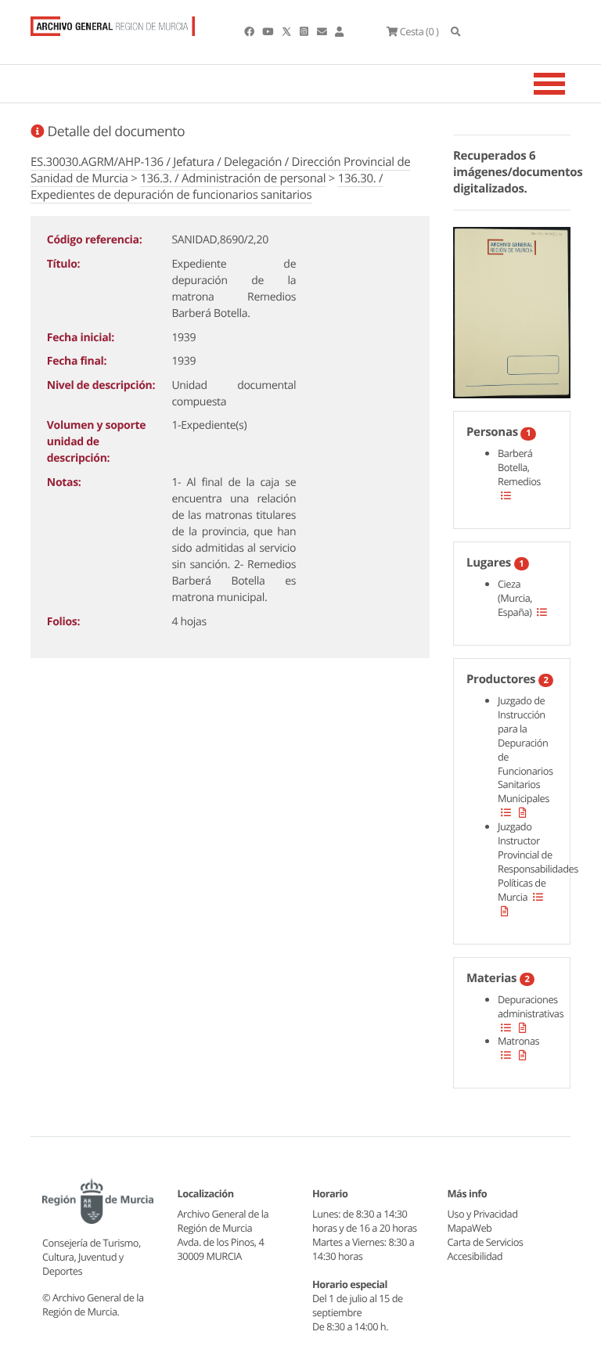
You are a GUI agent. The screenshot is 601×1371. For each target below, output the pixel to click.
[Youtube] (268, 31)
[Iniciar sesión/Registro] (339, 31)
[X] (288, 31)
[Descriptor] (523, 812)
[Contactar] (323, 31)
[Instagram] (305, 31)
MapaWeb (470, 1228)
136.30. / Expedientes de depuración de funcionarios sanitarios (207, 187)
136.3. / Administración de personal (233, 178)
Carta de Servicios (486, 1242)
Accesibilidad (475, 1256)
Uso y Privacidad (483, 1214)
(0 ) (419, 31)
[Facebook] (250, 31)
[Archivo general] (113, 23)
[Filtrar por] (506, 495)
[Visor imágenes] (511, 310)
